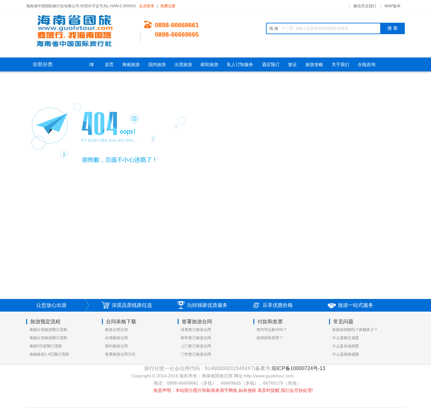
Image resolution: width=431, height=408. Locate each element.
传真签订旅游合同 (196, 329)
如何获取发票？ (270, 338)
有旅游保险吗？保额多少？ (355, 329)
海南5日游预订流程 (45, 346)
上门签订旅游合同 (196, 346)
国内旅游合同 (116, 346)
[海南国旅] (83, 32)
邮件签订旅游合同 (196, 338)
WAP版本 (393, 6)
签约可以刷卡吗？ (272, 329)
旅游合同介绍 (116, 329)
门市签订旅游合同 (196, 354)
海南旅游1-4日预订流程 (49, 354)
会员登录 (146, 6)
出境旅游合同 (116, 338)
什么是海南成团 (345, 354)
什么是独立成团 (345, 338)
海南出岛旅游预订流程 (48, 338)
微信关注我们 (364, 6)
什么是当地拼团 (345, 346)
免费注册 (167, 6)
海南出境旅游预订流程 (48, 329)
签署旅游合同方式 (120, 354)
